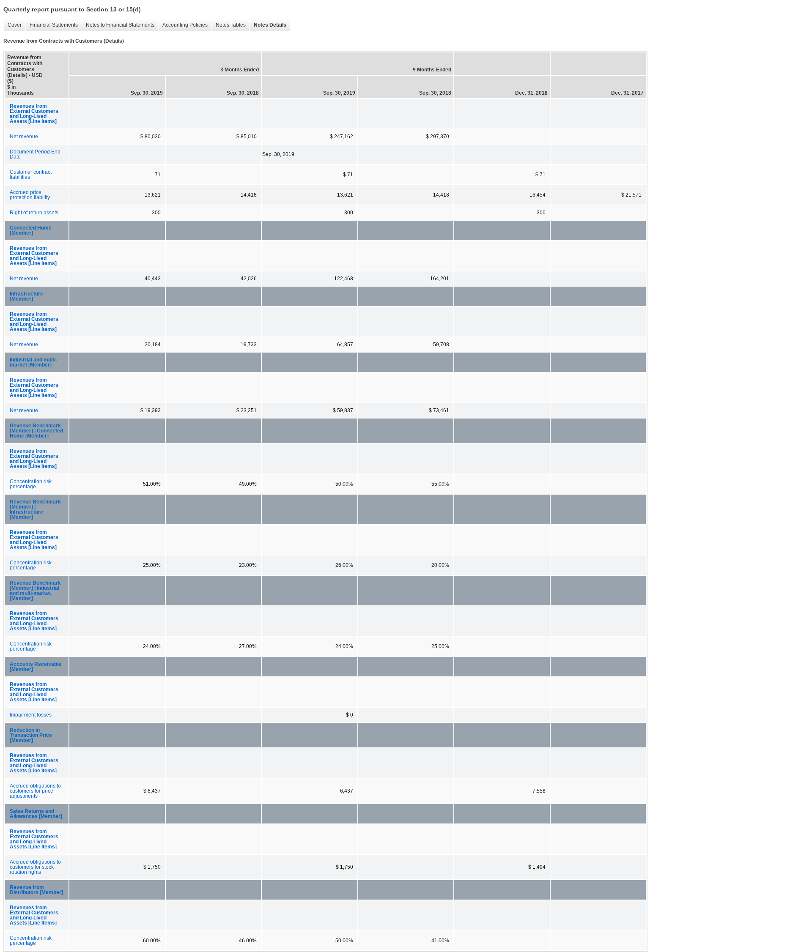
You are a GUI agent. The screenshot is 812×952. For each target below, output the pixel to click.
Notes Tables (228, 25)
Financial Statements (51, 25)
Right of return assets (34, 212)
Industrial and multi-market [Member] (33, 362)
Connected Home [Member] (31, 230)
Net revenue (24, 136)
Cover (12, 25)
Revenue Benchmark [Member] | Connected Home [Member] (36, 430)
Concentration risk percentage (31, 484)
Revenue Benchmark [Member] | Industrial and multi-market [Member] (35, 590)
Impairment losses (31, 714)
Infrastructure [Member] (26, 296)
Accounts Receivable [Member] (35, 667)
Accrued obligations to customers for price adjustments (35, 791)
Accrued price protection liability (30, 195)
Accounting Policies (183, 25)
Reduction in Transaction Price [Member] (31, 735)
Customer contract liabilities (31, 175)
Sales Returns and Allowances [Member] (36, 814)
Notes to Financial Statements (118, 25)
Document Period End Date (35, 154)
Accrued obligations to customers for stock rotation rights (35, 867)
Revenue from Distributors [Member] (36, 890)
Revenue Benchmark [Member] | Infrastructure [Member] (35, 509)
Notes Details (268, 25)
